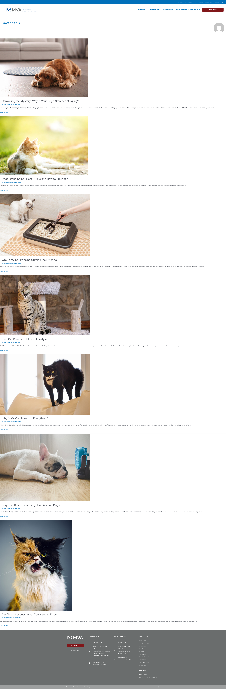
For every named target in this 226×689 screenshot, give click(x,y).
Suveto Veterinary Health (73, 686)
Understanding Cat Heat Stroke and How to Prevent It (35, 178)
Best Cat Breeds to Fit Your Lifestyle (24, 339)
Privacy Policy (75, 650)
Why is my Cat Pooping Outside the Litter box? (31, 259)
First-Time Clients (194, 10)
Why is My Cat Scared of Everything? (25, 418)
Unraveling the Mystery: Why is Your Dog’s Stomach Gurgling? (40, 101)
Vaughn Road (120, 636)
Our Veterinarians (155, 10)
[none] (158, 686)
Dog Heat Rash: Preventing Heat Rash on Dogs (31, 505)
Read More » (4, 112)
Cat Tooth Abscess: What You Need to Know (29, 614)
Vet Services (141, 10)
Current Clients (181, 10)
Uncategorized (6, 104)
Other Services (168, 10)
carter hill (94, 636)
